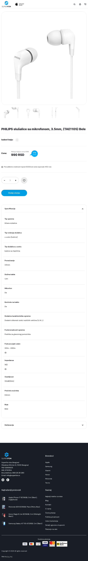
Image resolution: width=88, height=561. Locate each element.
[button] (84, 4)
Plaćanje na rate (51, 529)
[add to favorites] (24, 180)
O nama (48, 509)
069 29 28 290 (18, 473)
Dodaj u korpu (14, 193)
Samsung (48, 466)
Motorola (48, 479)
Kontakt (48, 505)
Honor (47, 475)
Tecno (47, 483)
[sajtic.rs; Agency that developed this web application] (9, 557)
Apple (47, 462)
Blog (46, 501)
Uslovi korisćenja (51, 521)
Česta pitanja (50, 513)
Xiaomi (47, 471)
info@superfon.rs (13, 475)
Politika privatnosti (52, 517)
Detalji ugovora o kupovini (55, 525)
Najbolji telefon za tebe (54, 496)
